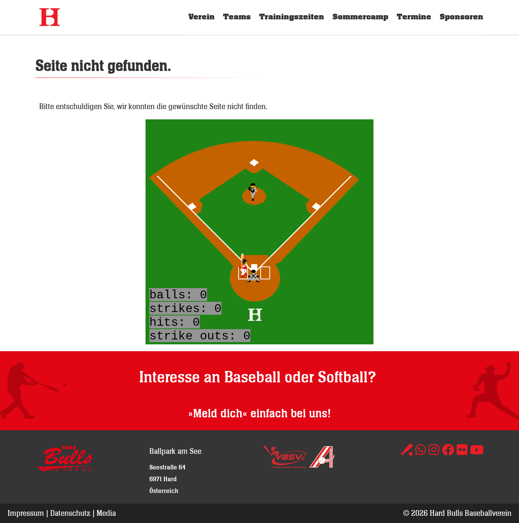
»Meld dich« (217, 413)
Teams (237, 17)
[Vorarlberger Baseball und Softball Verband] (284, 465)
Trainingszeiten (291, 17)
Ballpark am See (175, 451)
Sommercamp (360, 17)
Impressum (26, 513)
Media (106, 513)
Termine (414, 17)
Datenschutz (70, 513)
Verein (201, 17)
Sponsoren (461, 17)
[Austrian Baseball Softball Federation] (321, 465)
